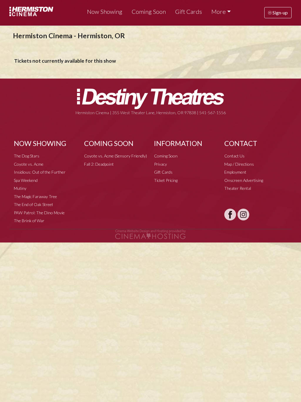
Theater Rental (237, 188)
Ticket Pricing (166, 180)
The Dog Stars (26, 155)
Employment (235, 172)
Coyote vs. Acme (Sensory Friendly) (115, 155)
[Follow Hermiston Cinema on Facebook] (230, 214)
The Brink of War (29, 220)
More (218, 11)
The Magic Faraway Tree (35, 196)
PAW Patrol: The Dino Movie (39, 212)
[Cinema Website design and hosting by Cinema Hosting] (150, 233)
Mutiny (20, 188)
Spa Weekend (26, 180)
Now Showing (104, 11)
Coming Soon (149, 11)
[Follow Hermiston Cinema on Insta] (243, 214)
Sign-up (280, 12)
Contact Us (234, 155)
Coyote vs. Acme (29, 164)
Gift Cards (188, 11)
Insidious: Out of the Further (40, 172)
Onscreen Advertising (243, 180)
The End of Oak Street (33, 204)
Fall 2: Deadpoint (99, 164)
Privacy (160, 164)
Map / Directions (239, 164)
